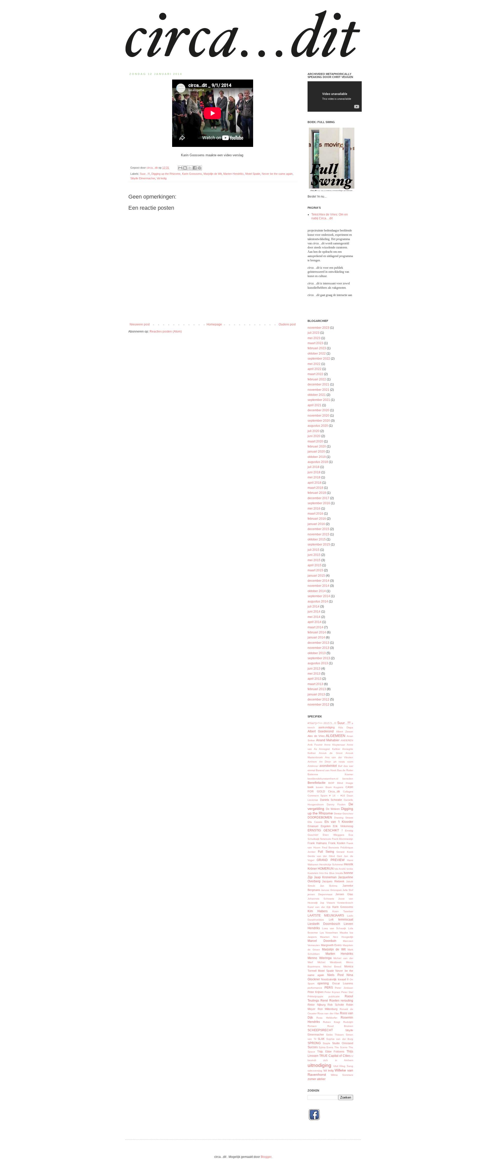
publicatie (334, 996)
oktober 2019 (317, 457)
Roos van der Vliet (328, 1013)
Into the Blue (326, 873)
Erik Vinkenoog (343, 826)
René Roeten (329, 1000)
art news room (343, 761)
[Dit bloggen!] (185, 167)
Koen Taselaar (342, 911)
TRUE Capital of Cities (334, 1056)
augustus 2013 (318, 663)
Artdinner (313, 766)
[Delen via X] (189, 167)
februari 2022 (317, 379)
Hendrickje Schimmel (331, 864)
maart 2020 (315, 441)
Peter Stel (347, 992)
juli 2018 (313, 467)
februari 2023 (317, 348)
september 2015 (319, 544)
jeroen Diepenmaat (320, 894)
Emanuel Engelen (319, 826)
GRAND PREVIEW (330, 860)
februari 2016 (317, 518)
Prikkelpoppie (315, 996)
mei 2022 (314, 364)
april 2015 (314, 565)
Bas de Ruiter (345, 770)
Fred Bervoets (330, 847)
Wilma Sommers (342, 1075)
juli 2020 (313, 431)
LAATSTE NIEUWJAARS (326, 915)
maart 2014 (315, 627)
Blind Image (345, 783)
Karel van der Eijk (319, 907)
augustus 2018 (318, 462)
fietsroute (325, 838)
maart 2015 (315, 570)
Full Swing (326, 851)
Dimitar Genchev (343, 813)
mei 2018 (314, 477)
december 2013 (318, 643)
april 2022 (314, 369)
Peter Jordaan (344, 987)
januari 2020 (316, 451)
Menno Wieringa (320, 958)
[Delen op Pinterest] (199, 167)
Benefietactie (317, 783)
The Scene (341, 1047)
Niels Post (335, 975)
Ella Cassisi (315, 822)
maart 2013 (315, 684)
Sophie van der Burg (339, 1039)
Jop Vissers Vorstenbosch (336, 902)
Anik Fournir (315, 744)
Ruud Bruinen (340, 1026)
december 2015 (318, 529)
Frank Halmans (317, 843)
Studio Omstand (342, 1043)
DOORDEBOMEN (320, 817)
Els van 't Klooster (339, 822)
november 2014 (318, 586)
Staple (326, 1043)
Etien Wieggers (333, 834)
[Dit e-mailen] (180, 167)
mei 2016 (314, 508)
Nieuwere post (140, 324)
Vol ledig (162, 178)
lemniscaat (345, 919)
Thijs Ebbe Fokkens (331, 1051)
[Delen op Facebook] (194, 167)
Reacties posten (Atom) (166, 331)
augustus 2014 (318, 601)
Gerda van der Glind (321, 856)
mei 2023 (314, 338)
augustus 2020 (318, 425)
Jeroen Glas (344, 894)
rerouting (347, 1000)
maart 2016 (315, 513)
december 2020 (318, 410)
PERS (329, 987)
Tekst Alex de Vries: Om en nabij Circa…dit (329, 216)
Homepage (214, 324)
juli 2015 (313, 550)
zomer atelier (317, 1079)
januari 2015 (316, 575)
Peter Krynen (332, 992)
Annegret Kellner (329, 749)
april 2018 (314, 482)
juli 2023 (313, 333)
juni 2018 (314, 472)
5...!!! (333, 723)
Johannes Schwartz (321, 898)
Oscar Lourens (342, 983)
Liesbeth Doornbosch (324, 924)
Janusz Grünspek (331, 890)
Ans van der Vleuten (339, 757)
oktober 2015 (317, 539)
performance (315, 987)
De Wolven (333, 808)
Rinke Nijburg (317, 1004)
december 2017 (318, 498)
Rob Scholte (336, 1004)
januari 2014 (316, 637)
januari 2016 (316, 524)
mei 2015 (314, 560)
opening (323, 983)
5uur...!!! (145, 173)
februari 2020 (317, 446)
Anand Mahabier (328, 740)
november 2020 (318, 415)
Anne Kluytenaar (334, 744)
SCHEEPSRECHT (320, 1030)
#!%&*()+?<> (315, 723)
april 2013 (314, 678)
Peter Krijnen (315, 991)
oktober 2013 (317, 653)
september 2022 (319, 358)
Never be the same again (277, 173)
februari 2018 (317, 493)
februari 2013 (317, 689)
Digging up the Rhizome (165, 173)
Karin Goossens (192, 173)
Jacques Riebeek (333, 881)
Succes (313, 1047)
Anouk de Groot (330, 753)
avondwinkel (328, 766)
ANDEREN (347, 740)
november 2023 (318, 327)
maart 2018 (315, 488)
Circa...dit (334, 791)
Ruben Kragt (331, 1022)
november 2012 (318, 704)
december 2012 (318, 699)
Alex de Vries (316, 735)
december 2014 (318, 580)
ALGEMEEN (335, 736)
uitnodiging (319, 1065)
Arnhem (312, 761)
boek (311, 787)
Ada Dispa (345, 727)
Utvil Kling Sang (343, 1066)
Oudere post (287, 324)
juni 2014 (314, 611)
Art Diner (325, 761)
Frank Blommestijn (342, 838)
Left (331, 919)
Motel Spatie (252, 173)
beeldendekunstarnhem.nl (323, 778)
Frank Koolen (336, 843)
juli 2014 (313, 606)
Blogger (266, 1157)
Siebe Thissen (335, 1034)
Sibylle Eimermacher (142, 178)
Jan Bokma (328, 885)
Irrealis (339, 873)
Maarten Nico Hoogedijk (336, 937)
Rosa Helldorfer (326, 1017)
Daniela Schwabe (331, 799)
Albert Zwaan (344, 731)
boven (319, 787)
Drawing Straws (343, 817)
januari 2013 (316, 694)
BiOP (331, 783)
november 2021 (318, 390)
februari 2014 (317, 632)
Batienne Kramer (330, 774)
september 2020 (319, 420)
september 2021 (319, 400)
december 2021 (318, 384)
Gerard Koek (344, 851)
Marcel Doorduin (322, 941)
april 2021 (314, 405)
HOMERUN (326, 868)
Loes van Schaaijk (334, 928)
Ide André (340, 868)
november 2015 (318, 534)
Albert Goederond (321, 731)
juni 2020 (314, 436)
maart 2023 (315, 343)
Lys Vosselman (329, 932)
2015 (326, 723)
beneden (347, 778)
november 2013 (318, 648)
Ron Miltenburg (328, 1008)
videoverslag (315, 1070)
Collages (348, 791)
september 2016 (319, 503)
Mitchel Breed (332, 966)
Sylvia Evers (326, 1047)
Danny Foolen (336, 804)
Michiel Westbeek (329, 962)
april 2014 (314, 622)
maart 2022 (315, 374)
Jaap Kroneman (325, 877)
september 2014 (319, 596)
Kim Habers (318, 911)
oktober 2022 (317, 353)
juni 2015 (314, 555)
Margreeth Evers (331, 945)
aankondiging (326, 727)
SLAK (321, 1038)
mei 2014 (314, 617)
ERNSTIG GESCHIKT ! (325, 830)
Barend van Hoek (326, 770)
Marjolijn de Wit (213, 173)
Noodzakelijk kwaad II (335, 979)
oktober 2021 (317, 395)
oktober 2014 (317, 591)
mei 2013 (314, 673)
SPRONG (314, 1043)
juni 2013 (314, 668)
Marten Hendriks (233, 173)
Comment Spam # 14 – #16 (326, 795)
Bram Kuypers (334, 787)
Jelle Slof (347, 890)
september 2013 (319, 658)
